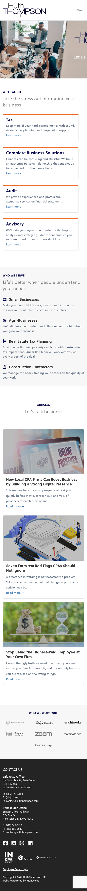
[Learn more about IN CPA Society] (8, 857)
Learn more (20, 135)
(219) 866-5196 (14, 825)
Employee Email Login (15, 869)
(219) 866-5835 (14, 828)
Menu (80, 10)
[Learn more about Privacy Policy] (46, 857)
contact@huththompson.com (22, 801)
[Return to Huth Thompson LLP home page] (24, 10)
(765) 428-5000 (14, 794)
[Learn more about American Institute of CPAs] (25, 857)
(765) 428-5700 (14, 797)
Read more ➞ (43, 506)
